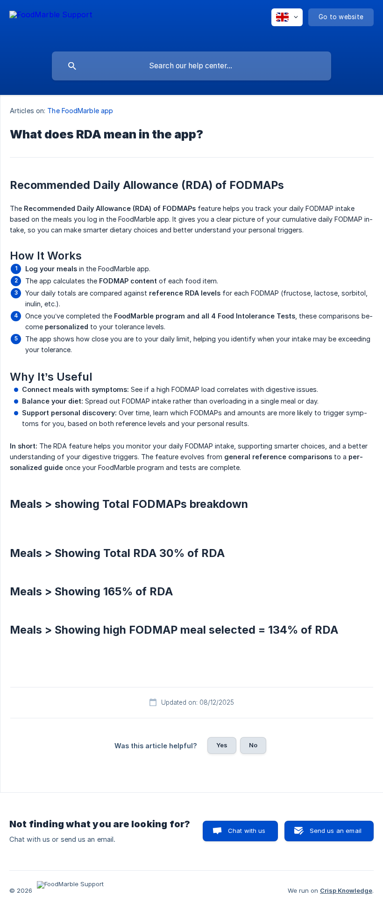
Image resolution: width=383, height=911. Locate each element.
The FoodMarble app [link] (80, 111)
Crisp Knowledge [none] (346, 890)
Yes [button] (221, 745)
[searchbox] (191, 65)
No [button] (253, 745)
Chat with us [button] (247, 830)
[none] (50, 23)
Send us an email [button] (336, 830)
